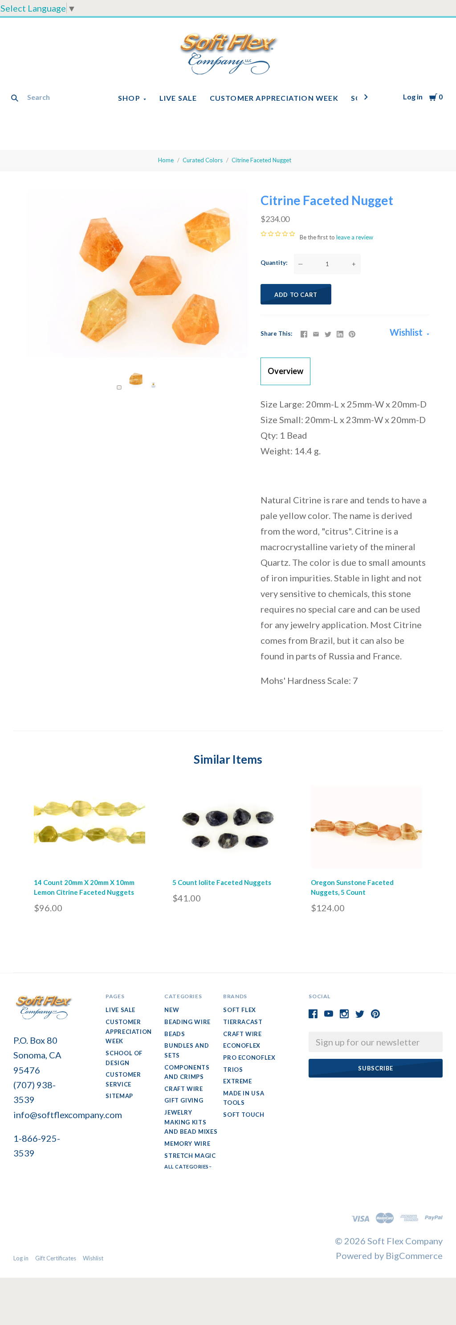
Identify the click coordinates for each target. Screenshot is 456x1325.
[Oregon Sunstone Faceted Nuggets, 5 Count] (366, 829)
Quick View (89, 856)
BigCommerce (414, 1255)
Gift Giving (183, 1100)
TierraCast (243, 1021)
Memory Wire (187, 1143)
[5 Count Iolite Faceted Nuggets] (228, 829)
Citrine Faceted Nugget (261, 160)
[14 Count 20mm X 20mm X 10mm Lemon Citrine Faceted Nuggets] (89, 829)
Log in (413, 96)
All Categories (187, 1166)
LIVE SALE (178, 98)
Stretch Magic (190, 1155)
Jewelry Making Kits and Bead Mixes (190, 1122)
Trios (233, 1069)
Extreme (237, 1081)
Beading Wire (187, 1021)
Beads (174, 1033)
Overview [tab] (285, 371)
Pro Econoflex (249, 1057)
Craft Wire (183, 1088)
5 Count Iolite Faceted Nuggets (221, 882)
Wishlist (407, 332)
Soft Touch (244, 1114)
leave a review (354, 237)
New (171, 1009)
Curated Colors (203, 160)
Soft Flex (239, 1009)
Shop (129, 98)
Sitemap (119, 1095)
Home (166, 160)
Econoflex (242, 1045)
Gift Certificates (55, 1258)
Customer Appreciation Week (274, 98)
